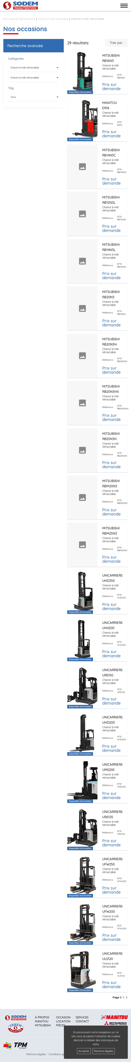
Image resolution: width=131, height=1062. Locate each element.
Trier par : (117, 43)
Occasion (63, 1017)
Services (82, 1017)
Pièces (60, 1025)
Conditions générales (60, 1054)
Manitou (41, 1021)
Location (63, 1021)
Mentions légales (36, 1054)
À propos (42, 1017)
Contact (82, 1021)
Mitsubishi (43, 1025)
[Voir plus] (97, 72)
